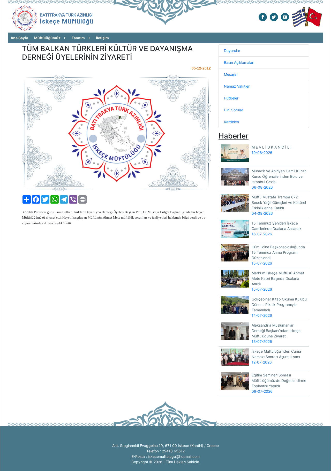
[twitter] (274, 17)
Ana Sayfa (19, 38)
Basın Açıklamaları (239, 62)
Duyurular (232, 50)
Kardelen (231, 122)
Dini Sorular (233, 110)
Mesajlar (231, 74)
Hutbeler (231, 98)
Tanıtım (78, 38)
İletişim (102, 38)
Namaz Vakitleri (237, 86)
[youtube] (285, 17)
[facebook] (263, 17)
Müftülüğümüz (47, 38)
